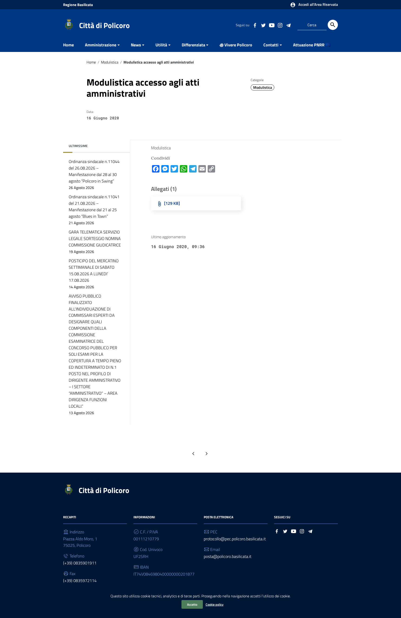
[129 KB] (172, 203)
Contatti (270, 45)
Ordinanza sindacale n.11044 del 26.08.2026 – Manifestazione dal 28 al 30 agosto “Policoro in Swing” (94, 174)
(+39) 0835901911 (80, 563)
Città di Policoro (104, 25)
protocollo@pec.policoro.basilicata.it (235, 539)
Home (68, 45)
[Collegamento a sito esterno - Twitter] (263, 25)
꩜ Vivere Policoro (236, 45)
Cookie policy (214, 604)
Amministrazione (100, 45)
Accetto (192, 604)
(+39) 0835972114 (80, 580)
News (136, 45)
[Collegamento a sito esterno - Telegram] (288, 25)
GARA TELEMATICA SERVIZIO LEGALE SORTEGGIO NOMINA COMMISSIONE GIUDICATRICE (95, 241)
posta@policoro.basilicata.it (227, 556)
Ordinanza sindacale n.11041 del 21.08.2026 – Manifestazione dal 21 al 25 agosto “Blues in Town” (94, 210)
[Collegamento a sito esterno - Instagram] (280, 25)
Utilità (161, 45)
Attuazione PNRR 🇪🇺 (311, 45)
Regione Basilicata (78, 4)
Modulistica (109, 62)
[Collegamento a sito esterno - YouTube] (271, 25)
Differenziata (193, 45)
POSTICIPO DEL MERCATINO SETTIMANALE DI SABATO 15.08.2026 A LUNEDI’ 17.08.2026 (94, 274)
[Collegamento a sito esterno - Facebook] (255, 25)
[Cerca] (333, 25)
